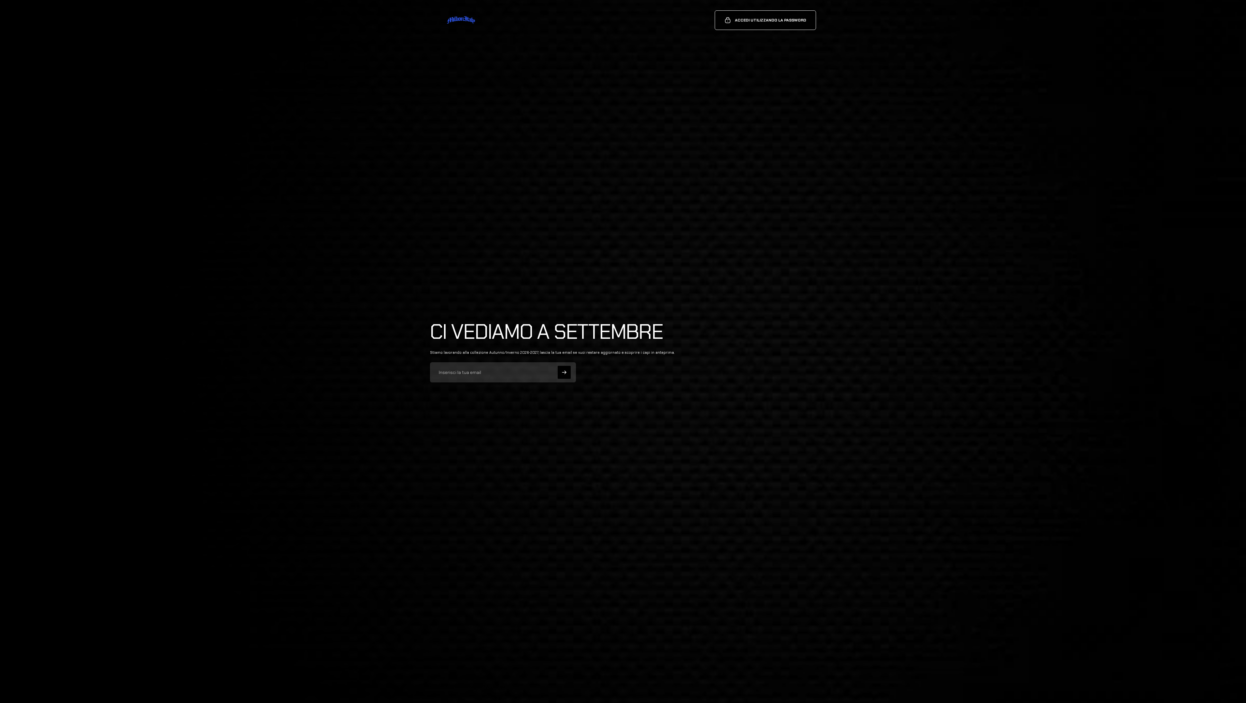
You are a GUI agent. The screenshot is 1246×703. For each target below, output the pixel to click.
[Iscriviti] (564, 372)
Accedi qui (495, 686)
